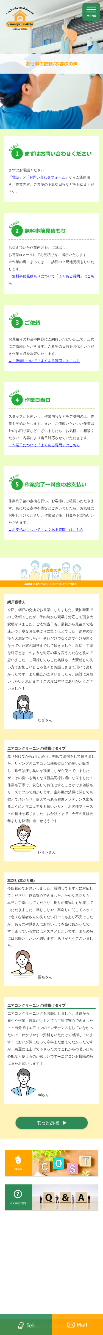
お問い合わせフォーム (47, 177)
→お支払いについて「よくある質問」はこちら (46, 530)
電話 (15, 177)
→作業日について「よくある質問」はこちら (44, 445)
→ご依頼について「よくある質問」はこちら (44, 361)
